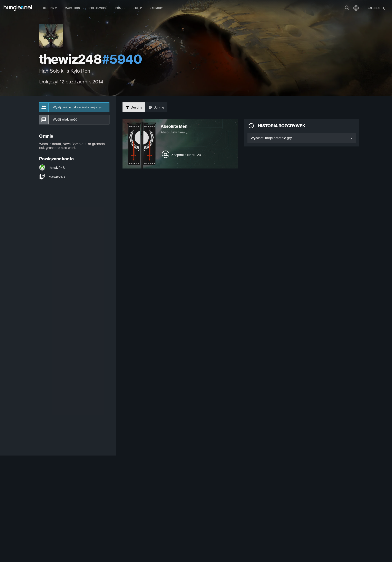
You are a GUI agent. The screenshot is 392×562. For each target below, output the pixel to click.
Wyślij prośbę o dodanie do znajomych (78, 107)
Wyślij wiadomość (65, 119)
